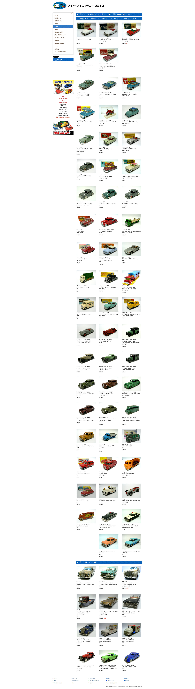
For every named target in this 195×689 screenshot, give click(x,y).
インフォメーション (59, 37)
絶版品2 (56, 26)
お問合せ (57, 49)
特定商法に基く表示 (59, 43)
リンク (56, 46)
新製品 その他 (58, 20)
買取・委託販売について (60, 35)
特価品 (56, 29)
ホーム (56, 15)
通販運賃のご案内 (59, 32)
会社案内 (57, 40)
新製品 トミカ (58, 18)
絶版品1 (56, 23)
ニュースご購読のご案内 (60, 51)
